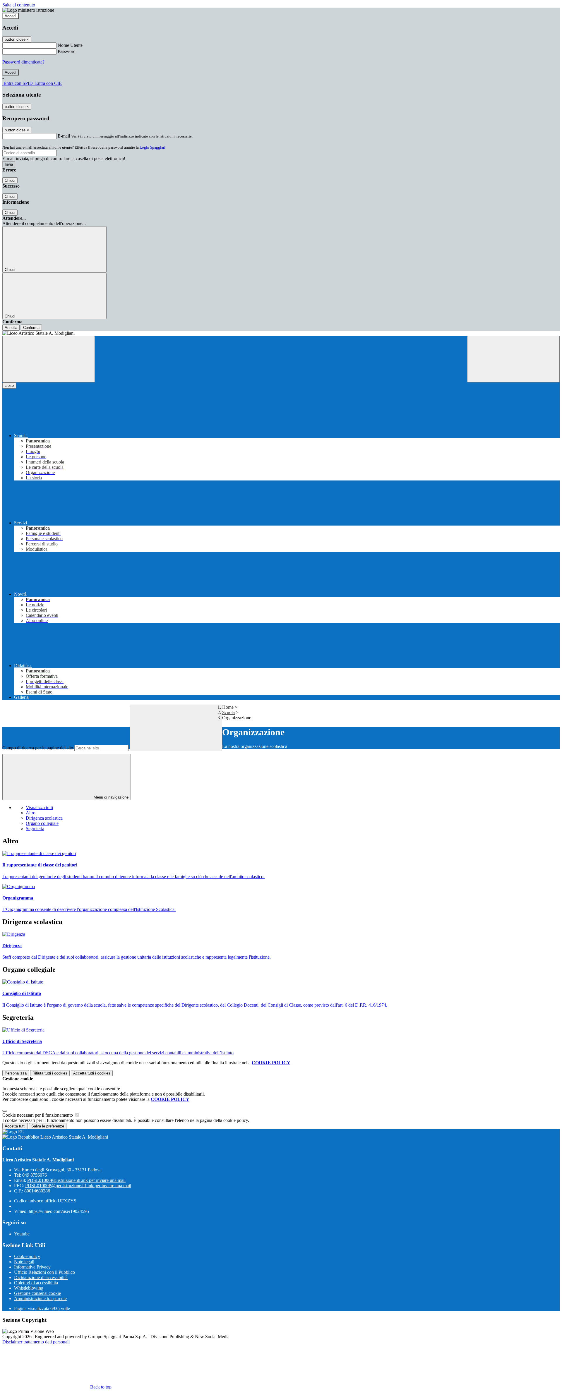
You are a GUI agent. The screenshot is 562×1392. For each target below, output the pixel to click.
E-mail (64, 135)
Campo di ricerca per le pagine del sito (37, 747)
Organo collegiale (42, 823)
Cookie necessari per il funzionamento (38, 1115)
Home (228, 707)
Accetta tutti (91, 1073)
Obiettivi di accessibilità (36, 1282)
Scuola (228, 712)
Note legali (24, 1261)
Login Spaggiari (152, 147)
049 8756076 (34, 1175)
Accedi (10, 16)
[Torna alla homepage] (281, 333)
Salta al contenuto (18, 4)
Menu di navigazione (110, 797)
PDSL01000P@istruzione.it (76, 1180)
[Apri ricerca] (513, 359)
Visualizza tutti (39, 807)
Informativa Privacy (32, 1266)
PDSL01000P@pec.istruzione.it (78, 1185)
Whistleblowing (28, 1287)
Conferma (31, 327)
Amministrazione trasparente (40, 1298)
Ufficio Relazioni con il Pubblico (44, 1272)
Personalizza (16, 1073)
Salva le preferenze (47, 1126)
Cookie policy (27, 1256)
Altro (30, 812)
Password (67, 51)
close (9, 385)
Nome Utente (70, 45)
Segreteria (35, 828)
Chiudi (10, 180)
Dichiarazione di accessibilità (41, 1277)
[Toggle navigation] (48, 359)
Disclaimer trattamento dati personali (36, 1341)
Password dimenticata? (23, 61)
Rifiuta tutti (49, 1073)
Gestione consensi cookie (37, 1293)
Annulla (11, 327)
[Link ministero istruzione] (28, 10)
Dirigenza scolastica (44, 818)
